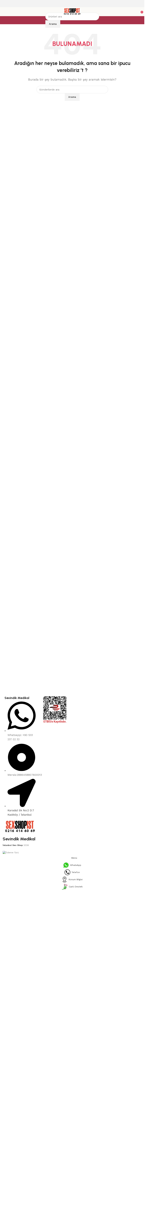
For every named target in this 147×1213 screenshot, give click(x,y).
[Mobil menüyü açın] (4, 11)
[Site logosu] (72, 11)
